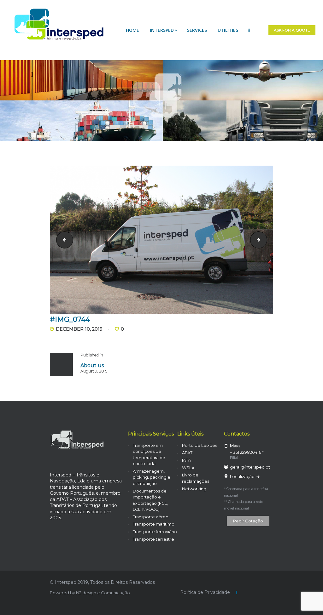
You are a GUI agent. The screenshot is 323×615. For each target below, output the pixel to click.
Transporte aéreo (150, 516)
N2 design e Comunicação (103, 592)
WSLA (188, 467)
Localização (242, 476)
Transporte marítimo (153, 524)
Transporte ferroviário (155, 531)
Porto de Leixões (199, 445)
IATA (186, 460)
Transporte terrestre (153, 539)
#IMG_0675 (63, 239)
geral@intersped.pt (250, 467)
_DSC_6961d (265, 239)
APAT (187, 452)
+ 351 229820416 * (247, 452)
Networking (194, 488)
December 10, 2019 (79, 329)
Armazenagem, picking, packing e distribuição (151, 477)
